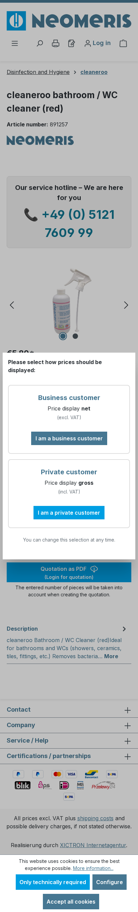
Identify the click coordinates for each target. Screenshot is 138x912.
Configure (109, 882)
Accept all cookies (71, 901)
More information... (93, 868)
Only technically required (52, 882)
